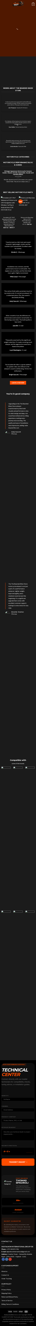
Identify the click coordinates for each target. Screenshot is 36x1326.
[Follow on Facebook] (3, 1259)
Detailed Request (9, 1127)
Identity (5, 1095)
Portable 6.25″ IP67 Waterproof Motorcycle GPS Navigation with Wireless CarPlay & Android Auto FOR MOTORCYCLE (9, 222)
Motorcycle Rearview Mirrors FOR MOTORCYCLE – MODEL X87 (27, 220)
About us (4, 1271)
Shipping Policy (6, 1293)
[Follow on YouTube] (10, 1259)
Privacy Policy (6, 1289)
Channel (5, 1106)
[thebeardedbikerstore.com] (18, 4)
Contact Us (5, 1275)
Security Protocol (9, 1145)
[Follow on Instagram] (6, 1259)
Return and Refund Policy (9, 1297)
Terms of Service (6, 1300)
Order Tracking (6, 1278)
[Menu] (2, 4)
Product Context (9, 1117)
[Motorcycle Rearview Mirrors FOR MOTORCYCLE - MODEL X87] (27, 206)
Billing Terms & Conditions (10, 1304)
